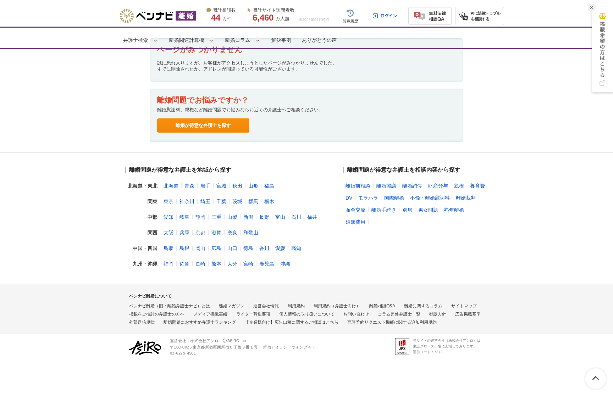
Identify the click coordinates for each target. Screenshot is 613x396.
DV (349, 198)
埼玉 (205, 201)
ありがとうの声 (319, 40)
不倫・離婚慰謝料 (430, 198)
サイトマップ (464, 305)
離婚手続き (383, 210)
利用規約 (296, 305)
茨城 (237, 201)
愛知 (168, 216)
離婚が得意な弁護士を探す (203, 125)
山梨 (232, 216)
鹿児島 (266, 263)
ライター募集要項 (253, 314)
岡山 (200, 248)
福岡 (168, 263)
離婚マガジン (231, 305)
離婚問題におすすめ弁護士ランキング (200, 322)
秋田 (237, 185)
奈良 (232, 232)
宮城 (221, 185)
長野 (264, 216)
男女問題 (428, 210)
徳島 (248, 248)
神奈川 (187, 201)
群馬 (253, 201)
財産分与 (438, 186)
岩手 (205, 185)
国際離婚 (394, 198)
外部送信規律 (142, 322)
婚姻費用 (355, 222)
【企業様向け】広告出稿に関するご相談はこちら (291, 322)
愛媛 (280, 248)
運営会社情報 (266, 305)
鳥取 (168, 248)
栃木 (269, 201)
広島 (216, 248)
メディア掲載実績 (210, 314)
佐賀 (184, 263)
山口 (232, 248)
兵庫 (184, 232)
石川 (296, 216)
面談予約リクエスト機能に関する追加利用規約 (392, 322)
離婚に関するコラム (423, 305)
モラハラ (368, 198)
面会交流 (355, 210)
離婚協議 (386, 186)
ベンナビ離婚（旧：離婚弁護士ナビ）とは (169, 305)
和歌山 (250, 232)
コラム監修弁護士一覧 (399, 314)
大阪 (168, 232)
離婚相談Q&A (382, 305)
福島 (269, 185)
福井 (312, 216)
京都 (200, 232)
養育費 (477, 186)
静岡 (200, 216)
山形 (253, 185)
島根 (184, 248)
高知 (296, 248)
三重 (216, 216)
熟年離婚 (454, 210)
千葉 (221, 201)
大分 (232, 263)
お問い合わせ (356, 314)
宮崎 (248, 263)
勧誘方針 (437, 314)
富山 (280, 216)
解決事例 (281, 40)
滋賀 (216, 232)
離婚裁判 (466, 198)
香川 (264, 248)
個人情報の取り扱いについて (307, 314)
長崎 (200, 263)
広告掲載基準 (468, 314)
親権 (459, 186)
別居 (407, 210)
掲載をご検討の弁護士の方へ (156, 314)
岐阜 (184, 216)
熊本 (216, 263)
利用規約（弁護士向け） (337, 305)
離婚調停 (412, 186)
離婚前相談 (358, 186)
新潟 (248, 216)
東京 (168, 201)
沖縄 (285, 263)
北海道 (171, 185)
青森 (189, 185)
